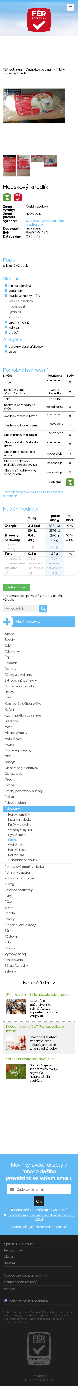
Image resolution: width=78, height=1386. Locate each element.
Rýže (8, 901)
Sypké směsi (16, 835)
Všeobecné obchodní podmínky (26, 1275)
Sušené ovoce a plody (20, 925)
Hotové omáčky (19, 814)
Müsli (8, 756)
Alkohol (9, 634)
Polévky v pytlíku (19, 824)
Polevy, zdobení (15, 802)
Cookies (9, 1288)
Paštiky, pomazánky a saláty (23, 791)
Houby (9, 692)
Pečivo (9, 796)
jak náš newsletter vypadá (48, 1226)
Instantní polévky (19, 819)
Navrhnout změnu (17, 587)
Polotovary (12, 808)
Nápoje (10, 762)
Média (8, 1256)
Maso (8, 727)
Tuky (8, 942)
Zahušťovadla (14, 960)
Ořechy (10, 779)
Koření (9, 709)
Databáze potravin (39, 69)
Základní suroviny (16, 965)
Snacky (9, 919)
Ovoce (9, 785)
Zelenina (10, 971)
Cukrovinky (12, 651)
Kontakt (9, 1263)
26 (7, 199)
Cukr (8, 645)
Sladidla (10, 913)
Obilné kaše (16, 845)
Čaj (7, 657)
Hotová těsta (17, 849)
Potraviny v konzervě (19, 878)
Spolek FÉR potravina (19, 1244)
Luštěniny (11, 721)
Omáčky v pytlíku (20, 830)
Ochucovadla (13, 773)
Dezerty (10, 668)
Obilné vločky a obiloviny (21, 768)
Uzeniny (10, 948)
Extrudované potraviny (21, 680)
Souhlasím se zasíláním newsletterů (40, 1210)
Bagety (10, 639)
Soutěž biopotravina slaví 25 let (30, 1059)
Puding (9, 884)
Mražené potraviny (18, 750)
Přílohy (60, 69)
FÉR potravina (13, 69)
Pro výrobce (13, 1250)
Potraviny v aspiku (17, 872)
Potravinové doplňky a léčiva (24, 866)
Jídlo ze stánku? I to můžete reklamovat (37, 995)
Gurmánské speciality (19, 686)
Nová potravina (28, 622)
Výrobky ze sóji (15, 954)
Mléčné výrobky (16, 732)
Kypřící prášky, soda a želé (23, 715)
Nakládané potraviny (22, 860)
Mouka (9, 744)
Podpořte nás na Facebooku (27, 1301)
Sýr (7, 930)
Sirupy (9, 907)
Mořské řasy (13, 738)
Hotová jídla (16, 855)
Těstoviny (11, 936)
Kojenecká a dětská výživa (23, 703)
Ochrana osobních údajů (20, 1282)
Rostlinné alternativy (18, 890)
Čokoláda (11, 663)
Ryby (8, 896)
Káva (8, 698)
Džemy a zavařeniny (19, 674)
